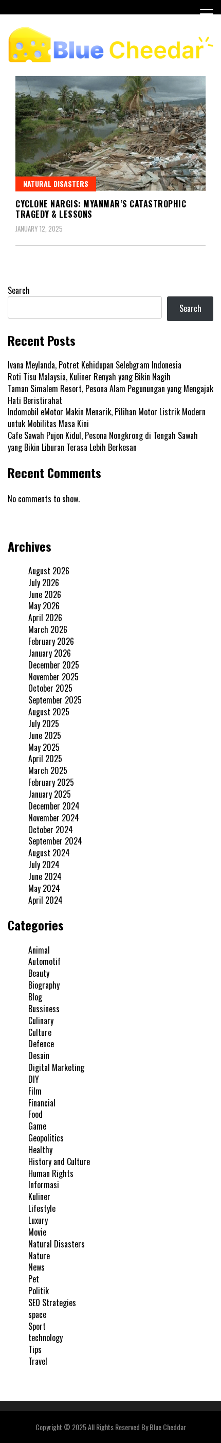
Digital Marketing (56, 1067)
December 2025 (53, 665)
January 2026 (49, 653)
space (37, 1314)
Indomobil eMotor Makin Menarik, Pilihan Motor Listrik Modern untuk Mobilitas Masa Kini (107, 418)
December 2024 (54, 806)
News (36, 1267)
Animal (39, 950)
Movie (37, 1232)
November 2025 (53, 677)
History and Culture (59, 1161)
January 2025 (49, 794)
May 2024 (44, 888)
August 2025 (48, 712)
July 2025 (43, 723)
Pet (33, 1279)
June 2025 (44, 735)
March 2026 (47, 629)
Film (35, 1091)
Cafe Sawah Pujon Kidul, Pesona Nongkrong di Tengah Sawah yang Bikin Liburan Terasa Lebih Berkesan (103, 441)
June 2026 (44, 594)
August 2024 (49, 853)
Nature (39, 1256)
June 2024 (45, 876)
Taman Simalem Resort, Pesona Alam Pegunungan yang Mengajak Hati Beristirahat (110, 394)
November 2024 (53, 818)
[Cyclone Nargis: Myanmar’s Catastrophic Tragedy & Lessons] (110, 133)
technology (45, 1337)
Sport (37, 1326)
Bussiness (44, 1008)
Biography (44, 985)
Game (37, 1126)
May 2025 (44, 747)
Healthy (40, 1149)
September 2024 (55, 841)
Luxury (38, 1220)
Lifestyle (42, 1208)
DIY (33, 1079)
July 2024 (44, 864)
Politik (38, 1290)
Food (35, 1114)
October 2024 (50, 829)
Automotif (44, 961)
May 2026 (44, 606)
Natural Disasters (55, 183)
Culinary (40, 1020)
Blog (35, 997)
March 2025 (47, 770)
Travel (37, 1361)
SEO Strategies (52, 1302)
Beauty (38, 973)
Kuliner (39, 1196)
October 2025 (50, 688)
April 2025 (45, 758)
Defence (41, 1043)
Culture (39, 1032)
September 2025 (55, 700)
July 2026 (43, 582)
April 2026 (45, 617)
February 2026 (51, 641)
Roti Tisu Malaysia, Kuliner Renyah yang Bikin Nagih (89, 377)
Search (19, 290)
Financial (42, 1103)
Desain (38, 1055)
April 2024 (45, 900)
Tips (35, 1349)
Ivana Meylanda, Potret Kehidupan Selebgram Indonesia (94, 365)
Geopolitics (46, 1138)
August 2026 (48, 571)
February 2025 (51, 782)
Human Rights (50, 1173)
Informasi (43, 1184)
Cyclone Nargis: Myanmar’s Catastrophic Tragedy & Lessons (100, 209)
